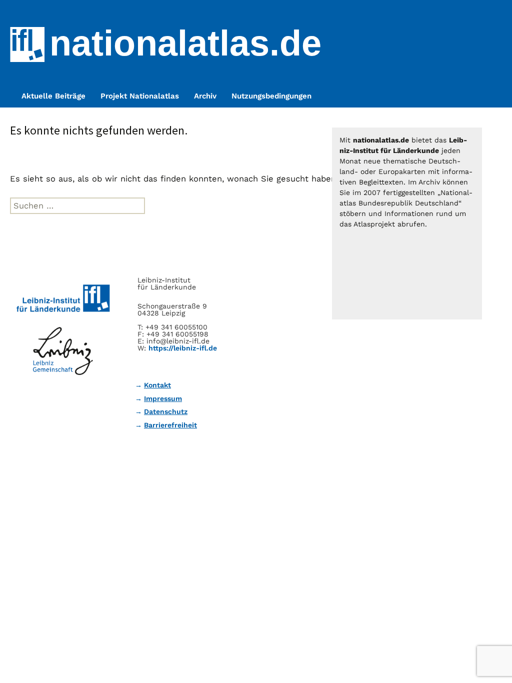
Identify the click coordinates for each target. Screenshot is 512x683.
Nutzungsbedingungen (272, 96)
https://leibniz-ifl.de (182, 348)
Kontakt (157, 385)
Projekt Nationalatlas (139, 96)
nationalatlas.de (186, 43)
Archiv (205, 96)
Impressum (163, 398)
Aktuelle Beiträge (54, 96)
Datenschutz (166, 412)
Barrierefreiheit (170, 425)
